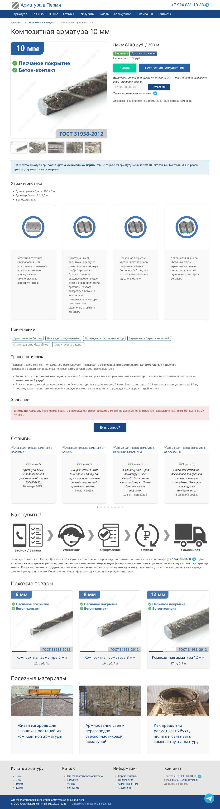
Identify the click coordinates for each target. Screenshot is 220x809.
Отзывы (68, 14)
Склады (104, 14)
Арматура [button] (20, 14)
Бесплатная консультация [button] (164, 68)
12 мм (19, 787)
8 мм (18, 780)
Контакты (164, 14)
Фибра (53, 14)
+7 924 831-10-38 (187, 5)
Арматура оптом (128, 783)
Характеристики (127, 776)
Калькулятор (123, 14)
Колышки (72, 780)
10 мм (19, 783)
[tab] (19, 147)
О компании (144, 14)
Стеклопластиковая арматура (85, 776)
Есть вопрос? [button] (110, 427)
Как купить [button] (86, 14)
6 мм (18, 776)
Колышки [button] (38, 14)
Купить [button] (125, 68)
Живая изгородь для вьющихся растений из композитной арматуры (39, 731)
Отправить (159, 87)
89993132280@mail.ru (185, 780)
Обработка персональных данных (92, 803)
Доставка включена (144, 53)
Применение (125, 780)
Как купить (73, 787)
